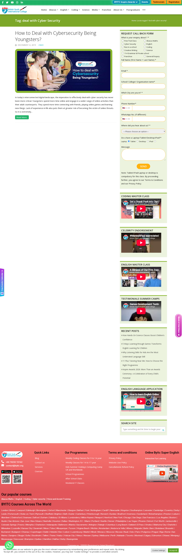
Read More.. (21, 117)
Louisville (16, 528)
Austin (4, 521)
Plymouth (39, 514)
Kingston (125, 510)
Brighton (58, 514)
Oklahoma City (159, 525)
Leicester (148, 510)
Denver (111, 521)
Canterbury (81, 514)
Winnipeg (175, 535)
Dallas (64, 521)
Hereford (108, 517)
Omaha (148, 525)
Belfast (80, 510)
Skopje (21, 535)
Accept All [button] (173, 550)
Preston (167, 514)
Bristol (12, 510)
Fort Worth (159, 521)
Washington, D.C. (76, 521)
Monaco (101, 532)
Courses (39, 471)
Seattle (104, 521)
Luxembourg (76, 532)
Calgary (147, 535)
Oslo (132, 532)
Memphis (30, 525)
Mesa (46, 528)
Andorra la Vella (118, 528)
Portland (95, 521)
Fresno (21, 525)
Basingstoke (72, 539)
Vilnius (79, 535)
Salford (36, 517)
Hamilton (47, 539)
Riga (161, 532)
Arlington (93, 525)
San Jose (25, 521)
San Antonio (14, 521)
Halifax (56, 539)
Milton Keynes (87, 517)
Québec (38, 539)
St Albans (63, 517)
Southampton (136, 510)
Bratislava (159, 528)
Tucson (72, 528)
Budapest (16, 532)
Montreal (139, 535)
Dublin (46, 532)
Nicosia (119, 532)
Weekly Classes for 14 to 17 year (81, 462)
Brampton (29, 539)
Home (134, 20)
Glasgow (72, 510)
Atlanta (72, 525)
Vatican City (69, 535)
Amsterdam (104, 528)
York (87, 510)
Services (39, 467)
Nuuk (126, 532)
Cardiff (106, 510)
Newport (99, 517)
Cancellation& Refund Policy (121, 467)
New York (118, 517)
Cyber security (39, 499)
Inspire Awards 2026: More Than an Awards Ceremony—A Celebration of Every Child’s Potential (141, 373)
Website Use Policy (118, 462)
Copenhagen (36, 532)
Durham (44, 517)
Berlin (145, 528)
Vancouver (18, 539)
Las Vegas (132, 521)
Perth (113, 535)
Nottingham (96, 510)
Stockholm (36, 535)
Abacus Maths (7, 499)
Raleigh (101, 525)
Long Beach (122, 525)
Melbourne (104, 535)
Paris (138, 532)
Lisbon (67, 532)
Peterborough (93, 514)
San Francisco (149, 517)
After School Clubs (74, 478)
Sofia (28, 535)
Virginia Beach (83, 528)
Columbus (110, 525)
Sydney (95, 535)
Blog (37, 458)
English (19, 499)
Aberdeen (5, 517)
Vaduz (59, 535)
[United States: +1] (124, 108)
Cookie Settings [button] (158, 550)
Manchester (61, 510)
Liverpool (21, 510)
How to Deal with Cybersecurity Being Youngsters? (55, 36)
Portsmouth (13, 514)
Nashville (47, 521)
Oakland (132, 525)
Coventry (169, 510)
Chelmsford (16, 517)
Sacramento (81, 525)
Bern (152, 528)
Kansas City (27, 528)
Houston (56, 521)
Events (145, 2)
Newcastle (115, 510)
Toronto (129, 535)
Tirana (52, 535)
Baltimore (63, 525)
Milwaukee (5, 528)
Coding (27, 499)
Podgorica (145, 532)
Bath (65, 514)
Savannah (38, 528)
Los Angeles (162, 517)
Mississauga (6, 539)
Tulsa (52, 528)
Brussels (169, 528)
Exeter (71, 514)
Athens (129, 528)
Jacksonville (171, 521)
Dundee (113, 514)
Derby (176, 510)
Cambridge (158, 510)
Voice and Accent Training (59, 499)
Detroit (150, 521)
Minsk (93, 532)
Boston (173, 517)
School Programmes (75, 474)
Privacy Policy (115, 458)
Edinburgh (30, 510)
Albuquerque (61, 528)
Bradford (122, 514)
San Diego (137, 517)
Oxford (51, 510)
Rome (167, 532)
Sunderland (142, 514)
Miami (87, 521)
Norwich (104, 514)
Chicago (127, 517)
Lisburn (176, 514)
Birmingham (42, 510)
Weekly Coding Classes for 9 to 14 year (84, 458)
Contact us (40, 462)
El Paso (140, 525)
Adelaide (121, 535)
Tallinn (45, 535)
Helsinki (53, 532)
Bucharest (5, 532)
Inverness (131, 514)
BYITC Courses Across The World (26, 504)
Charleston (40, 525)
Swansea (27, 517)
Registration (174, 2)
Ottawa (166, 535)
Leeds (4, 514)
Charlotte (171, 525)
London (4, 510)
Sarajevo (13, 535)
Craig (41, 45)
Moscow (110, 532)
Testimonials (158, 2)
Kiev (60, 532)
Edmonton (156, 535)
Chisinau (26, 532)
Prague (155, 532)
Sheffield (49, 514)
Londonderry (74, 517)
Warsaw (87, 535)
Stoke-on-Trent (27, 514)
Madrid (87, 532)
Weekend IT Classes (75, 483)
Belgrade (138, 528)
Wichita (94, 528)
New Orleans (36, 521)
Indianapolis (52, 525)
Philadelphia (121, 521)
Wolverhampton (155, 514)
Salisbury (53, 517)
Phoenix (142, 521)
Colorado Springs (9, 525)
